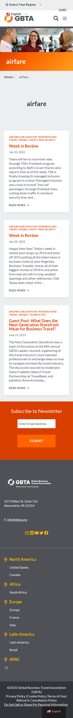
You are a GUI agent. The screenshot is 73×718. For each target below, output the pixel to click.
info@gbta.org (17, 519)
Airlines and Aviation (23, 137)
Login (63, 9)
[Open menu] (64, 18)
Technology (37, 314)
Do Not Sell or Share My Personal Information (36, 704)
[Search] (56, 18)
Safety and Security (42, 140)
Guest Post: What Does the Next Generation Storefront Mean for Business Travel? (34, 324)
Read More (19, 205)
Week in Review (23, 145)
